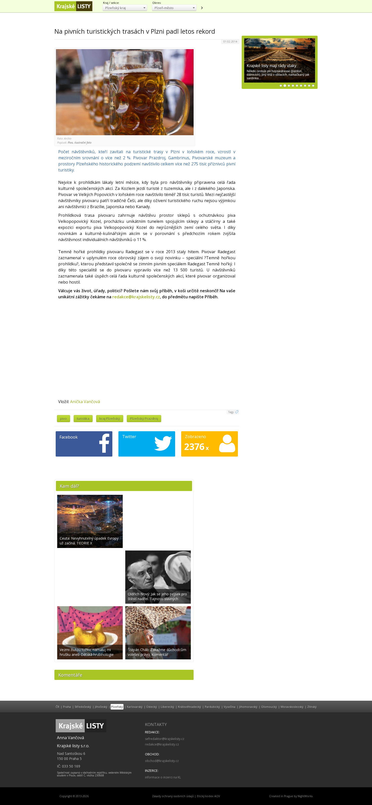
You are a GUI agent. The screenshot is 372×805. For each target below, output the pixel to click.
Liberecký (167, 707)
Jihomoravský (248, 707)
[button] (124, 8)
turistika (83, 418)
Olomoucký (269, 707)
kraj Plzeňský (109, 418)
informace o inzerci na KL (163, 777)
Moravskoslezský (292, 707)
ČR (57, 707)
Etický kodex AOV (208, 796)
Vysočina (229, 707)
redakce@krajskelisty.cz (136, 297)
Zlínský (312, 707)
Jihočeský (101, 707)
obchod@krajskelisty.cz (162, 761)
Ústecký (151, 707)
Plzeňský (117, 707)
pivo (63, 418)
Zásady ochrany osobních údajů (173, 796)
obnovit (202, 8)
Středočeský (83, 707)
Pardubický (212, 707)
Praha (67, 707)
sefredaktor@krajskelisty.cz (164, 739)
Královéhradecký (189, 707)
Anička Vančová (85, 401)
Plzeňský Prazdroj (144, 418)
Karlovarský (134, 707)
